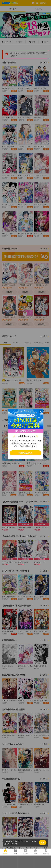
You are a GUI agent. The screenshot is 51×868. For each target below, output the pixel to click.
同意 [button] (42, 842)
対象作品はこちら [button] (25, 453)
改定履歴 (14, 844)
